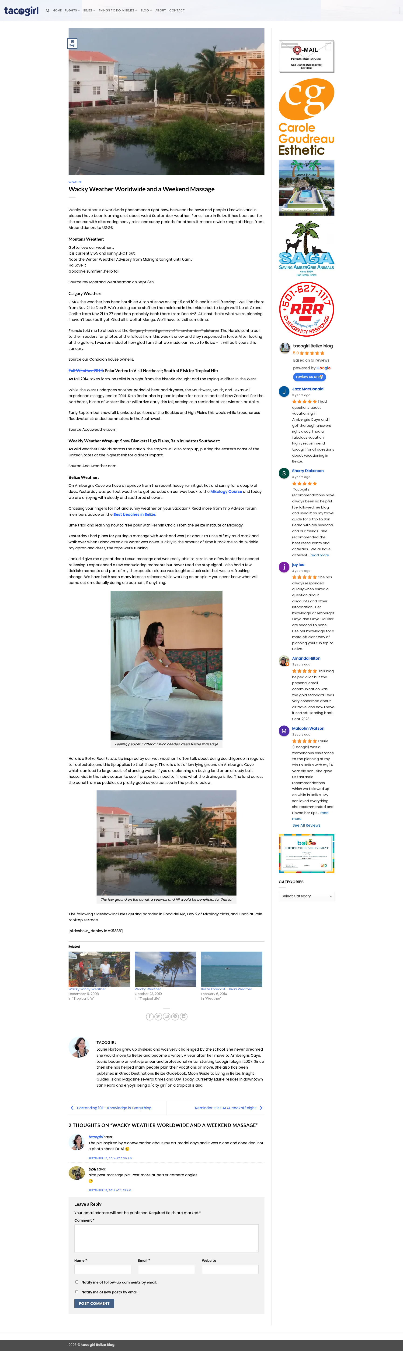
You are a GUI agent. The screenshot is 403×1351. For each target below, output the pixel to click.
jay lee (298, 564)
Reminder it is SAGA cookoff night (226, 1107)
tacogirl (95, 1137)
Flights (71, 10)
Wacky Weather (148, 989)
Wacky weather (83, 210)
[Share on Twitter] (158, 1016)
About (160, 10)
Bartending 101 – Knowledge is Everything (113, 1107)
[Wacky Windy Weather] (99, 969)
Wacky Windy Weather (87, 989)
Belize (87, 10)
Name (80, 1260)
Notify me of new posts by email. (110, 1292)
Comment (84, 1220)
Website (209, 1260)
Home (57, 10)
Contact (177, 10)
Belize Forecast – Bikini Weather (226, 989)
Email (144, 1260)
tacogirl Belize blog (313, 346)
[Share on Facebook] (150, 1016)
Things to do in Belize (116, 10)
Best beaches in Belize (134, 514)
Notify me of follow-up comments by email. (119, 1282)
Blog (145, 10)
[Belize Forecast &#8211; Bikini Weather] (232, 969)
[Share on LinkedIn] (184, 1016)
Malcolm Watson (308, 728)
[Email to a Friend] (166, 1016)
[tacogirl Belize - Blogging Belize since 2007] (21, 10)
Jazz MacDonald (307, 389)
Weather (75, 182)
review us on (307, 376)
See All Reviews (306, 825)
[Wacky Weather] (165, 969)
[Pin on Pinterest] (175, 1016)
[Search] (47, 10)
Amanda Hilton (306, 658)
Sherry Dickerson (308, 470)
